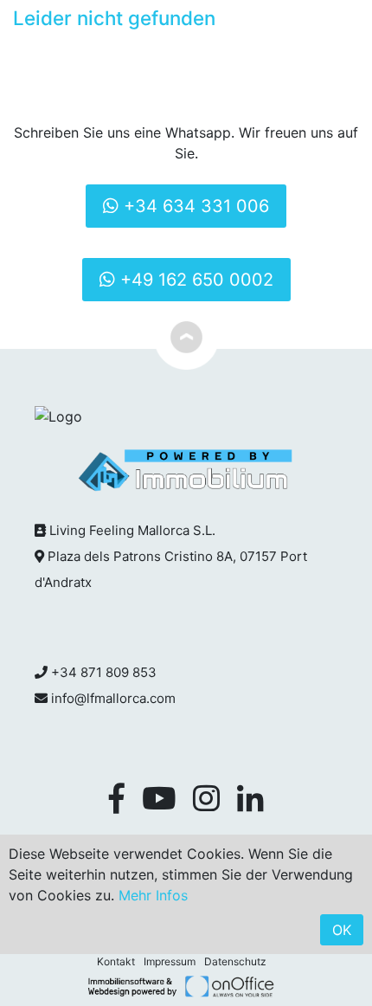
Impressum (170, 961)
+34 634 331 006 (194, 206)
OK (341, 929)
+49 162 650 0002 (194, 279)
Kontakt (116, 961)
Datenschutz (235, 961)
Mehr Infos (153, 895)
